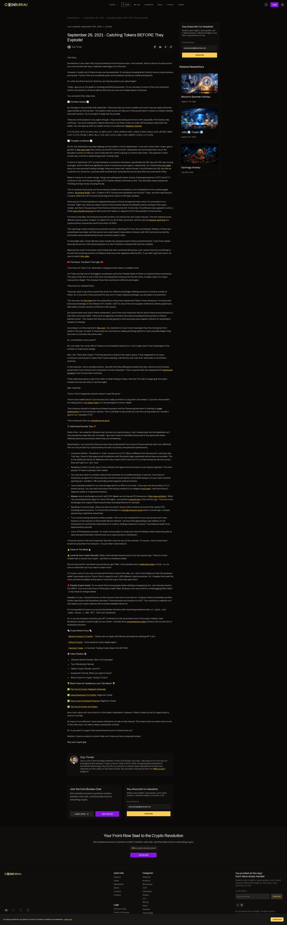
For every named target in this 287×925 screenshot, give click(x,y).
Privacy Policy (120, 909)
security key (134, 499)
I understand (277, 919)
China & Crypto (75, 642)
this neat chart (83, 150)
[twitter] (165, 47)
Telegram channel (133, 126)
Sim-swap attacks (157, 496)
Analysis (146, 881)
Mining (145, 902)
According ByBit (82, 193)
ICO (144, 898)
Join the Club (143, 855)
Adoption (146, 877)
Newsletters (73, 18)
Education (147, 891)
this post (101, 328)
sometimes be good (100, 421)
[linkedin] (160, 47)
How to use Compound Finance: (85, 701)
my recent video (91, 403)
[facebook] (154, 47)
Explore (112, 5)
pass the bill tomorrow (83, 211)
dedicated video (147, 564)
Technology (147, 913)
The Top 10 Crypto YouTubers (84, 707)
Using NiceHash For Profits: (83, 695)
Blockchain (147, 884)
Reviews (146, 909)
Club (138, 5)
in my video (166, 165)
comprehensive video (136, 622)
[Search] (266, 4)
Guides (145, 895)
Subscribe (199, 55)
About (160, 5)
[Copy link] (171, 47)
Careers (181, 5)
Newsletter (148, 5)
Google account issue (132, 510)
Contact (170, 5)
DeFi (144, 888)
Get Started (107, 814)
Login (274, 5)
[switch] (239, 905)
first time (88, 301)
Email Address (188, 42)
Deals (127, 5)
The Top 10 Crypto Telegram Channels (88, 689)
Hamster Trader (75, 648)
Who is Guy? (159, 769)
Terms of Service (121, 912)
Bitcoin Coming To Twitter (80, 636)
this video (84, 256)
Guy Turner (77, 47)
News (145, 906)
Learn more (80, 814)
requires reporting (157, 220)
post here (145, 489)
